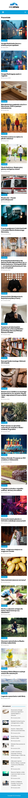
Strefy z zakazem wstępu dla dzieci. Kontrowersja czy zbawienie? (12, 610)
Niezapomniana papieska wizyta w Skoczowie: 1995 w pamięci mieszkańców (14, 106)
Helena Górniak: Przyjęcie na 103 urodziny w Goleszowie (13, 459)
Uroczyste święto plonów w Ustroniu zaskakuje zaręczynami (13, 520)
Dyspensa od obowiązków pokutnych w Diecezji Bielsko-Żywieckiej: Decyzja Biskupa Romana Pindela (12, 329)
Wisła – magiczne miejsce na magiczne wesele (11, 550)
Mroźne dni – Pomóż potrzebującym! (8, 199)
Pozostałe (4, 40)
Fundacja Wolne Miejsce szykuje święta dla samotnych (13, 672)
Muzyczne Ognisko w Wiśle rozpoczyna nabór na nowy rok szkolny (18, 774)
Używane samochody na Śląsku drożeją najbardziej (12, 642)
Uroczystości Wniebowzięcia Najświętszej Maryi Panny (11, 297)
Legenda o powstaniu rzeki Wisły (13, 696)
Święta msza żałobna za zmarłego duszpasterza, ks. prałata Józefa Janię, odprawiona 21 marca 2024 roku (13, 394)
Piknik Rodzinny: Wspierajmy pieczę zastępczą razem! (12, 168)
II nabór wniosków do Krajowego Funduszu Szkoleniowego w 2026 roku (18, 753)
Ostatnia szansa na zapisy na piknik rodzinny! (12, 137)
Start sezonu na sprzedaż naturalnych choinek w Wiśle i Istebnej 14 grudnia (12, 427)
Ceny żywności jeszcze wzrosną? (13, 580)
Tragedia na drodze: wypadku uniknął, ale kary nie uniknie (12, 489)
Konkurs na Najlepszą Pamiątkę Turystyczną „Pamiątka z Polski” (16, 783)
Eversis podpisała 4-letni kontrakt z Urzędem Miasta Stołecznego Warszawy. (14, 230)
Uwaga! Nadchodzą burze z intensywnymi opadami (11, 44)
